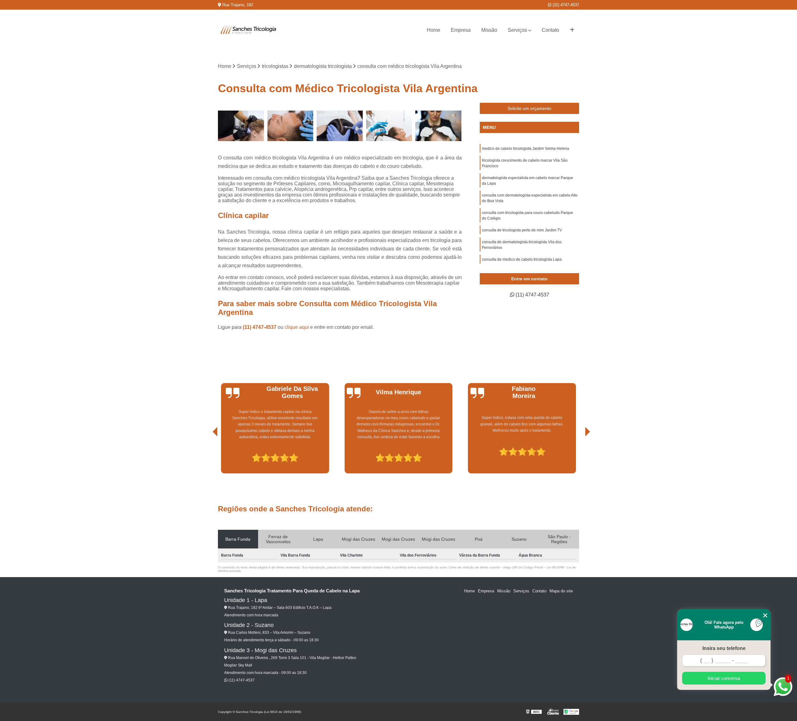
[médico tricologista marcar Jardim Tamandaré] (241, 126)
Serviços (517, 30)
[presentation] (206, 455)
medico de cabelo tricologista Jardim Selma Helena (525, 148)
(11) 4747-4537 (565, 4)
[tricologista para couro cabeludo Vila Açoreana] (290, 126)
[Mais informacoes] (572, 30)
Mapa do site (561, 591)
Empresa (461, 30)
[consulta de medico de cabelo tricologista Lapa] (389, 126)
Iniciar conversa (724, 678)
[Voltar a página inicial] (249, 30)
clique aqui (297, 327)
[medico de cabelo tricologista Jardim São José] (438, 126)
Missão (489, 30)
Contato (550, 30)
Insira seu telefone (724, 648)
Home (433, 30)
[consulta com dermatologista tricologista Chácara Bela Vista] (340, 126)
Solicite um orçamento (529, 108)
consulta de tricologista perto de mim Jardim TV (522, 230)
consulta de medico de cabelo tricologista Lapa (522, 259)
